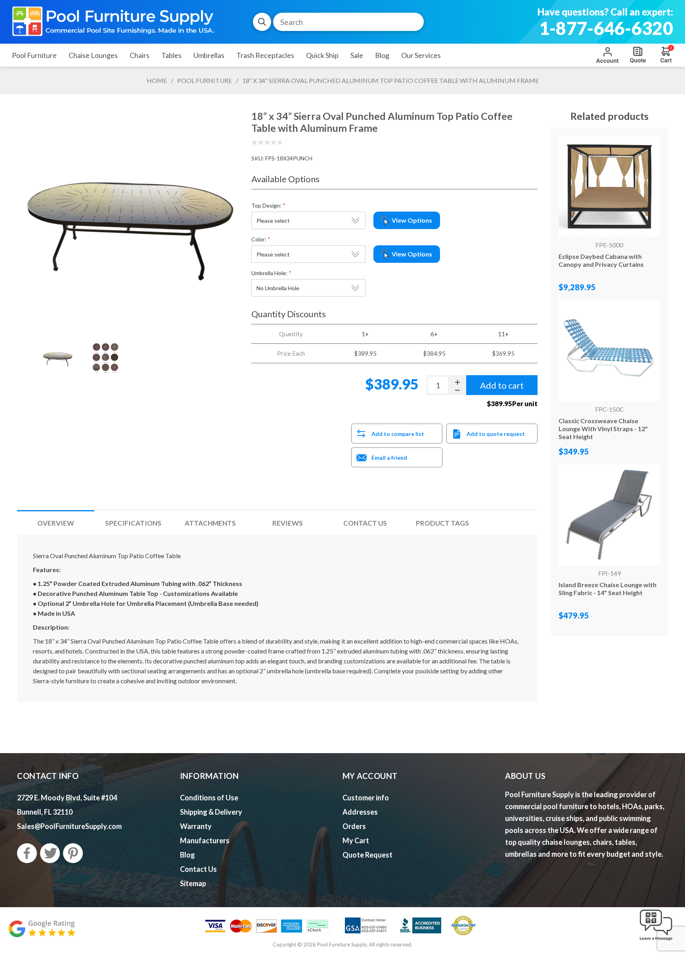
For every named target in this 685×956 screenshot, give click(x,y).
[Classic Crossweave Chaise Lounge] (609, 350)
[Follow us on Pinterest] (73, 853)
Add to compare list (397, 433)
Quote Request (638, 55)
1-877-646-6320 (606, 28)
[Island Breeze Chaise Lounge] (609, 514)
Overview (55, 523)
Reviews (287, 523)
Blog (187, 854)
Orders (354, 826)
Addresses (360, 812)
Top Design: (266, 205)
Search (262, 22)
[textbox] (348, 22)
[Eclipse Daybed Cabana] (609, 186)
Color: (258, 239)
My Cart (355, 840)
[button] (656, 941)
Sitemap (193, 883)
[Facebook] (27, 853)
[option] (57, 358)
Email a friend (389, 457)
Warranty (196, 826)
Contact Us (365, 523)
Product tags (442, 523)
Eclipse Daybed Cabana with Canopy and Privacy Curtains (601, 260)
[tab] (55, 523)
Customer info (365, 797)
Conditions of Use (209, 797)
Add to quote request (496, 433)
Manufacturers (205, 840)
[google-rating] (41, 933)
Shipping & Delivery (211, 812)
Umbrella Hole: (269, 273)
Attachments (210, 523)
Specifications (133, 523)
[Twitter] (50, 853)
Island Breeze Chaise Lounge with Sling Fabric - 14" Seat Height (607, 588)
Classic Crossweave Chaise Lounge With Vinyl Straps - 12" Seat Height (603, 428)
